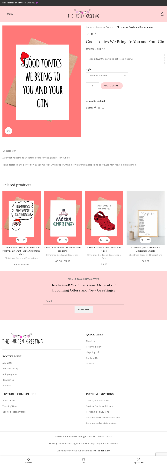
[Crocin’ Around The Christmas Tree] (104, 218)
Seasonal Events (104, 27)
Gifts (104, 258)
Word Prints (8, 400)
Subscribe (83, 309)
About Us (7, 363)
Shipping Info (9, 374)
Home (89, 27)
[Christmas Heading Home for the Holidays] (63, 218)
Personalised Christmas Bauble (103, 417)
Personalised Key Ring (97, 411)
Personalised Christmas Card (101, 423)
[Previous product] (88, 34)
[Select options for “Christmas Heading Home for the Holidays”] (60, 240)
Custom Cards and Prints (99, 406)
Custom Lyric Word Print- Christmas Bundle (145, 249)
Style (88, 69)
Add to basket (112, 85)
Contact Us (8, 380)
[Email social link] (99, 108)
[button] (101, 240)
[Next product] (96, 34)
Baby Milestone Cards (14, 411)
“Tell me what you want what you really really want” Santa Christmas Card (21, 250)
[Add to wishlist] (24, 240)
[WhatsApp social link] (103, 108)
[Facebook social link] (95, 108)
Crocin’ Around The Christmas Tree (104, 249)
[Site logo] (83, 13)
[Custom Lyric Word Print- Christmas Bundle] (146, 218)
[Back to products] (92, 34)
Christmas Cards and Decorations (135, 27)
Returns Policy (10, 368)
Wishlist (6, 385)
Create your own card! (97, 400)
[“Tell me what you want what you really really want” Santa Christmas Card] (21, 218)
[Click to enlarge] (8, 130)
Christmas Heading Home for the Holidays (63, 249)
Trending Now (9, 406)
